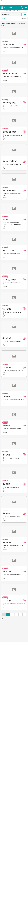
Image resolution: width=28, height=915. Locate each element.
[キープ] (24, 44)
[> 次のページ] (24, 614)
